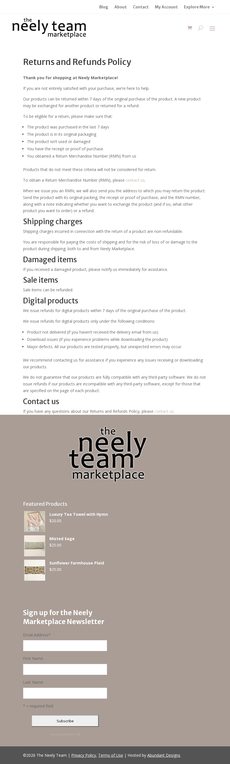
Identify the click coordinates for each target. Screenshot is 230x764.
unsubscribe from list (65, 734)
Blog (103, 7)
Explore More (197, 7)
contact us (135, 180)
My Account (166, 7)
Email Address (37, 635)
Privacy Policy (83, 755)
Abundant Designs (163, 755)
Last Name (33, 682)
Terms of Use (110, 755)
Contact (141, 7)
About (120, 7)
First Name (33, 658)
